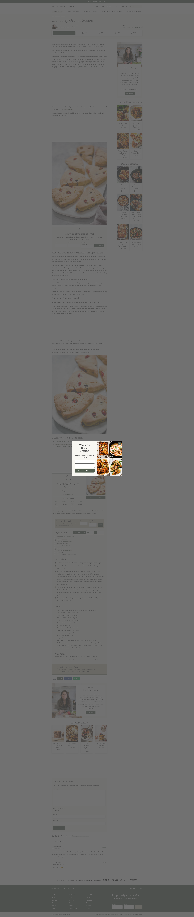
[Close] (119, 443)
